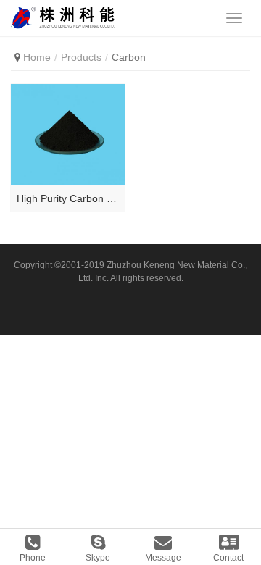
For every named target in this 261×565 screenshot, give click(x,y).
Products (81, 57)
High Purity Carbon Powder (68, 198)
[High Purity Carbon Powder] (68, 134)
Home (37, 57)
